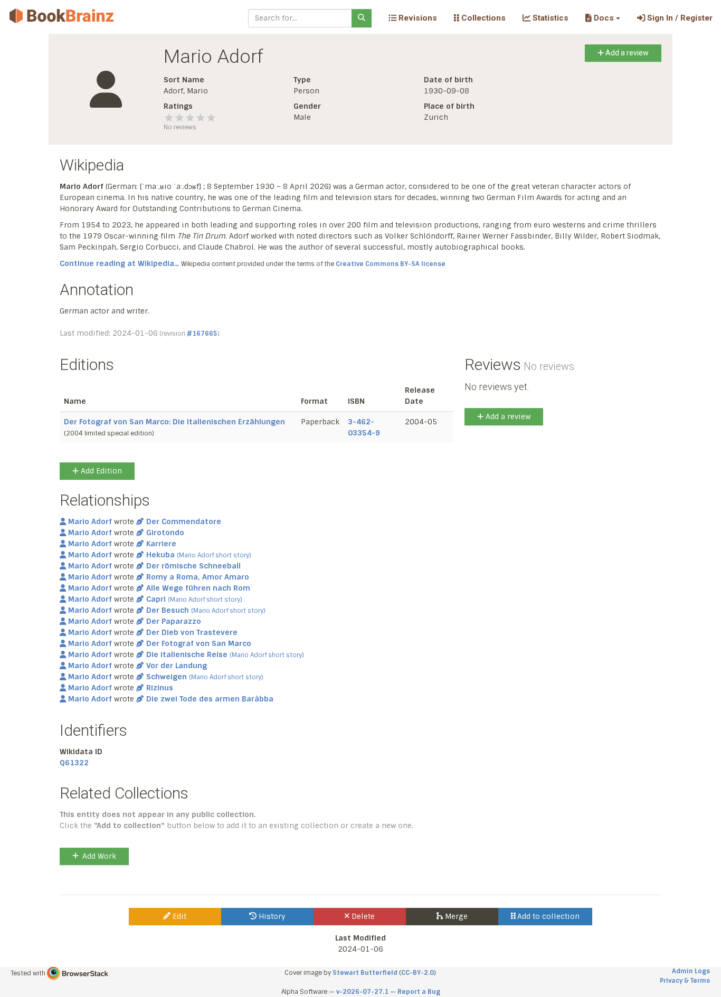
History (271, 916)
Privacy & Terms (685, 980)
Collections (482, 18)
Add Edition (100, 471)
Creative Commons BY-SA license (390, 264)
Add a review (626, 53)
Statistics (549, 18)
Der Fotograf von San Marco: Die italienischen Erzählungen (174, 421)
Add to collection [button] (547, 916)
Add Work (99, 856)
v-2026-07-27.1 (362, 991)
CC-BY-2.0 (417, 972)
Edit (178, 916)
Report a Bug (418, 991)
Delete (362, 916)
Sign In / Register (679, 18)
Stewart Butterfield (365, 972)
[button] (602, 18)
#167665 (202, 333)
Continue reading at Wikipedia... (119, 263)
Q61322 (74, 762)
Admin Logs (691, 971)
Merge (455, 916)
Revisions (416, 18)
